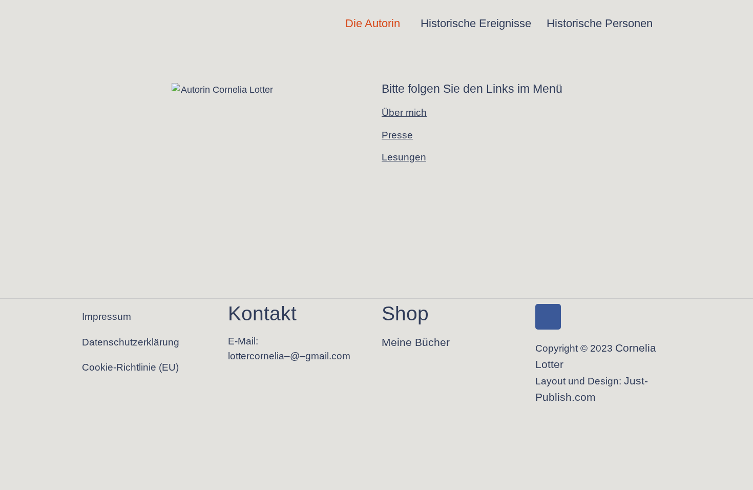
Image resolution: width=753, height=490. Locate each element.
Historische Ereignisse (476, 23)
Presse (397, 134)
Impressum (106, 316)
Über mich (404, 112)
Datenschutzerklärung (130, 342)
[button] (375, 23)
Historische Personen (600, 23)
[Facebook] (548, 317)
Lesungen (404, 156)
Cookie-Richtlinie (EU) (130, 367)
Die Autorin (372, 23)
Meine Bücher (416, 342)
